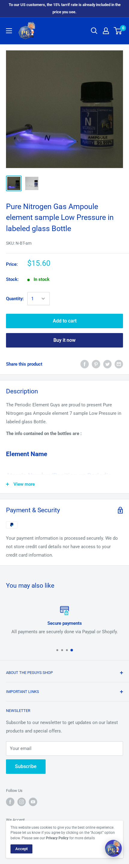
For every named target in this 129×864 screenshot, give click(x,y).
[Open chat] (113, 848)
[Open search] (94, 30)
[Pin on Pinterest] (96, 364)
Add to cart (64, 321)
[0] (118, 30)
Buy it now (64, 340)
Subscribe (26, 766)
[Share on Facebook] (84, 364)
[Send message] (118, 837)
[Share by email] (119, 364)
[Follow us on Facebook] (10, 802)
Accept (21, 849)
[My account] (106, 30)
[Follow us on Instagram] (21, 802)
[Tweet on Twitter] (107, 364)
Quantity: (15, 298)
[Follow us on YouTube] (33, 802)
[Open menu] (9, 30)
